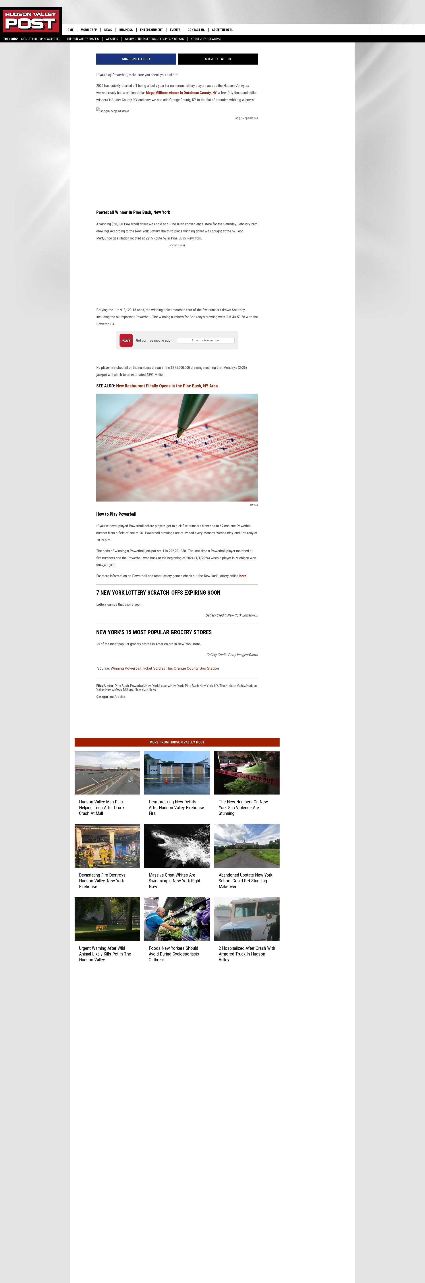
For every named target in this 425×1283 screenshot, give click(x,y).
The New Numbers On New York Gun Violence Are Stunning (243, 807)
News (108, 30)
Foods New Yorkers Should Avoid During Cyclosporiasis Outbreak (174, 953)
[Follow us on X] (419, 29)
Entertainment (151, 30)
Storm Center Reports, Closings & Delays (154, 39)
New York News (145, 689)
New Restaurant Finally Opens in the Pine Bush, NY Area (167, 386)
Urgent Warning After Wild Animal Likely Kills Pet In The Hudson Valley (105, 953)
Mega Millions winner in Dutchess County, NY (181, 92)
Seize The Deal (222, 30)
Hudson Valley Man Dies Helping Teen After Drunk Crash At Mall (101, 807)
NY (216, 685)
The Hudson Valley (232, 685)
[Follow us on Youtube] (408, 29)
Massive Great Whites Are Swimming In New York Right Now (174, 880)
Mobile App (89, 30)
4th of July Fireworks (206, 39)
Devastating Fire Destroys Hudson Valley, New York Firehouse (102, 880)
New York (177, 685)
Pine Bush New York (199, 685)
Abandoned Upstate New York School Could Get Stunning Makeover (245, 880)
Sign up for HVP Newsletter (40, 39)
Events (175, 30)
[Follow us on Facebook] (397, 29)
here (243, 576)
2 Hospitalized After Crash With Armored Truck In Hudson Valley (247, 953)
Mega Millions (123, 689)
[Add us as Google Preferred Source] (386, 29)
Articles (119, 697)
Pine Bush (122, 685)
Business (126, 30)
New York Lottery (157, 685)
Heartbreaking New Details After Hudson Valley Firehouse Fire (176, 807)
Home (69, 30)
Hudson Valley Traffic (83, 39)
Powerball (137, 685)
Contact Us (196, 30)
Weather (112, 39)
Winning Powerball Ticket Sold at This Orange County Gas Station (165, 668)
